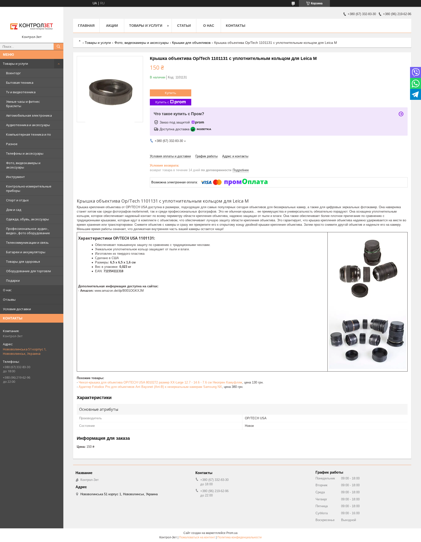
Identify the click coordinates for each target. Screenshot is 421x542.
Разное (12, 144)
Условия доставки (17, 309)
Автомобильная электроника (29, 115)
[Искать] (58, 46)
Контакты (235, 26)
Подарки (13, 280)
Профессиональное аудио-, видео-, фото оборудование (28, 230)
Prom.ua (232, 533)
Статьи (184, 26)
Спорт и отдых (17, 200)
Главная (86, 26)
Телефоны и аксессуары (24, 153)
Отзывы (9, 299)
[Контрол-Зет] (32, 22)
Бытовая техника (19, 82)
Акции (112, 26)
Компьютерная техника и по (28, 134)
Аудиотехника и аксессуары (28, 125)
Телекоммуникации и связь (27, 242)
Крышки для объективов (191, 43)
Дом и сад (13, 209)
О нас (7, 290)
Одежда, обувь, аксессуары (27, 219)
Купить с (162, 102)
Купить (170, 93)
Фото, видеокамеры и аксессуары (23, 165)
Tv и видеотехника (21, 92)
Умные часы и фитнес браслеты (23, 103)
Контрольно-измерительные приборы (28, 188)
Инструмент (15, 177)
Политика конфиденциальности (239, 537)
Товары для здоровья (23, 261)
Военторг (13, 73)
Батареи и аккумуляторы (25, 252)
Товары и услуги (15, 63)
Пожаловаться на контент (197, 537)
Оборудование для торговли (28, 271)
